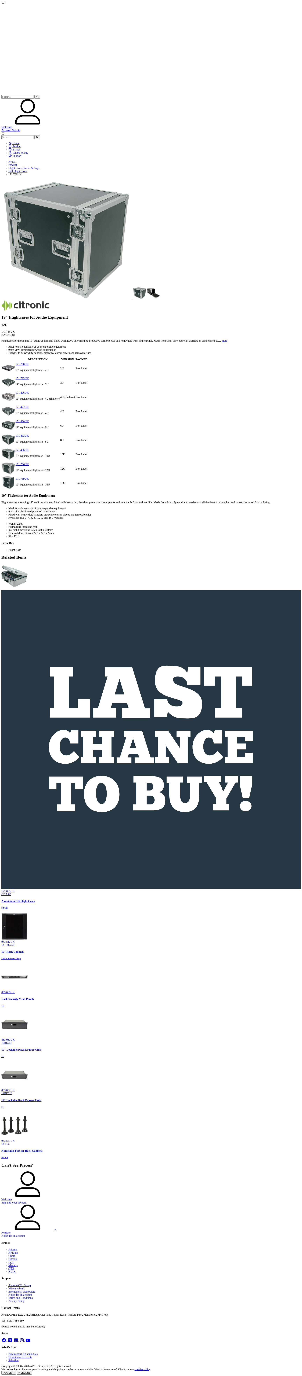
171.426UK (22, 392)
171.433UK (22, 435)
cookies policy (142, 1369)
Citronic (12, 1258)
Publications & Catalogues (23, 1353)
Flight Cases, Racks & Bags (23, 168)
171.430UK (22, 421)
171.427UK (22, 407)
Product (12, 164)
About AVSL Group (19, 1285)
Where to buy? (16, 1288)
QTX (11, 1268)
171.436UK (22, 449)
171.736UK (22, 464)
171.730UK (22, 364)
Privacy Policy (16, 1301)
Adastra (12, 1249)
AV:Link (13, 1252)
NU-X (12, 1271)
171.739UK (22, 478)
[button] (37, 97)
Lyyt (10, 1262)
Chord (11, 1255)
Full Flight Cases (17, 171)
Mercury (13, 1265)
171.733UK (22, 378)
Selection (13, 1360)
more (224, 340)
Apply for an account (20, 1294)
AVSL (12, 161)
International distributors (21, 1291)
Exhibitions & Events (20, 1357)
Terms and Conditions (20, 1297)
